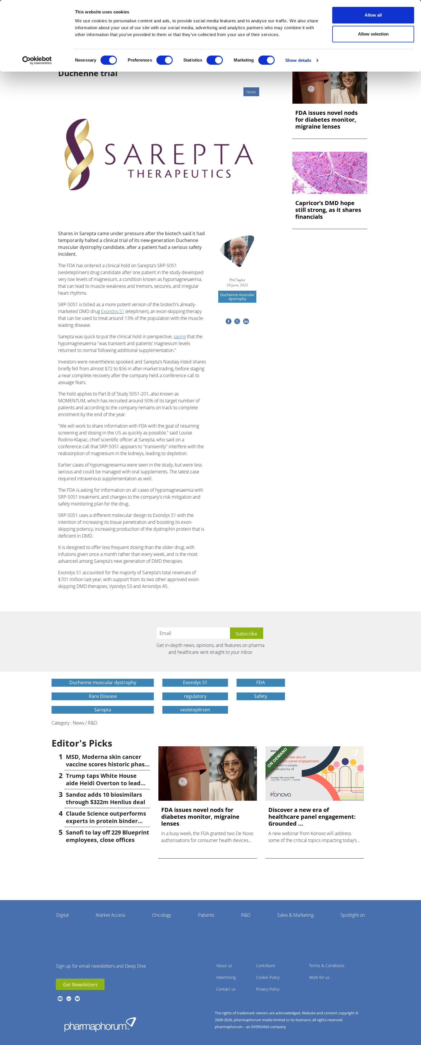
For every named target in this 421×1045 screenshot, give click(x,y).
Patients (206, 915)
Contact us (226, 989)
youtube (60, 998)
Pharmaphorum (100, 1024)
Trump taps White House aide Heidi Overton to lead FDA (103, 783)
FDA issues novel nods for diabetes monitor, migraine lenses (326, 119)
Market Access (110, 915)
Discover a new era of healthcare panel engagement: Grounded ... (312, 816)
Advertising (226, 977)
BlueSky (77, 998)
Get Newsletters (80, 984)
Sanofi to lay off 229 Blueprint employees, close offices (107, 836)
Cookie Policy (268, 977)
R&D (245, 915)
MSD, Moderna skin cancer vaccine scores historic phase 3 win (107, 764)
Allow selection (373, 34)
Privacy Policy (267, 989)
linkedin (69, 998)
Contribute (265, 965)
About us (224, 965)
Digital (62, 915)
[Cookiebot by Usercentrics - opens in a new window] (37, 60)
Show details (298, 60)
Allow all (373, 15)
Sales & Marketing (295, 915)
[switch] (164, 60)
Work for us (319, 977)
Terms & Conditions (327, 965)
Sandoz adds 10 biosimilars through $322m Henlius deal (105, 798)
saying (180, 336)
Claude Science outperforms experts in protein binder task (106, 821)
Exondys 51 (112, 311)
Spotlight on (353, 915)
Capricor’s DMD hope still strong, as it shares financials (328, 210)
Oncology (161, 915)
